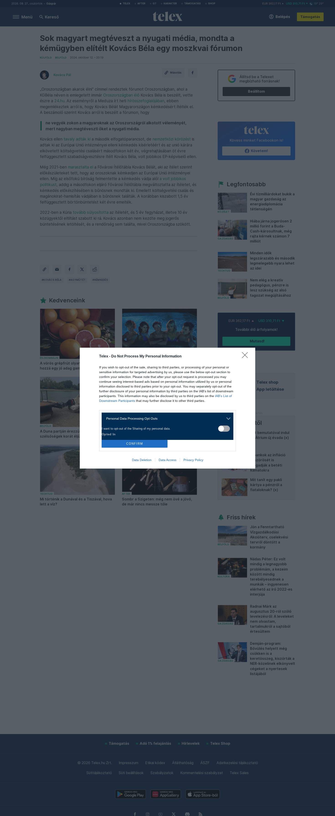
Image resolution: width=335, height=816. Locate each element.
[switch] (224, 429)
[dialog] (167, 408)
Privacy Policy (193, 460)
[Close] (246, 356)
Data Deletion (142, 460)
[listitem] (166, 418)
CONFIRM (134, 443)
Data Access (167, 460)
